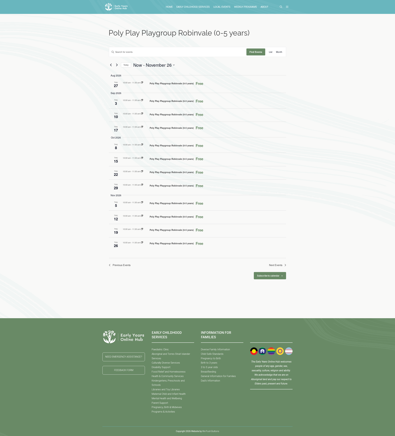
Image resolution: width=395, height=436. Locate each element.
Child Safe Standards (212, 353)
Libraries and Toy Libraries (166, 389)
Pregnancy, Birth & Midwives (167, 407)
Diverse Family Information (215, 349)
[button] (281, 7)
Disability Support (161, 367)
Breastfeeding (208, 371)
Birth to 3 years (209, 362)
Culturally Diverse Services (166, 362)
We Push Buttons (210, 431)
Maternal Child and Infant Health (169, 393)
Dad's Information (210, 380)
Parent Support (160, 402)
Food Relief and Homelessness (168, 371)
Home (169, 6)
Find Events (255, 51)
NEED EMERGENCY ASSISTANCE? (123, 356)
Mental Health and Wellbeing (167, 398)
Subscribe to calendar (268, 276)
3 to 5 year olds (209, 367)
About (264, 6)
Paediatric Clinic (160, 349)
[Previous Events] (111, 65)
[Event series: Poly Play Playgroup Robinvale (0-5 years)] (142, 82)
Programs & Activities (163, 411)
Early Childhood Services (193, 6)
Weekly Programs (245, 6)
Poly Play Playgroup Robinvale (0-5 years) (172, 83)
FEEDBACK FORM (123, 370)
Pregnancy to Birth (211, 358)
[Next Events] (117, 65)
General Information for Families (218, 376)
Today (126, 64)
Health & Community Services (168, 376)
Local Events (221, 6)
